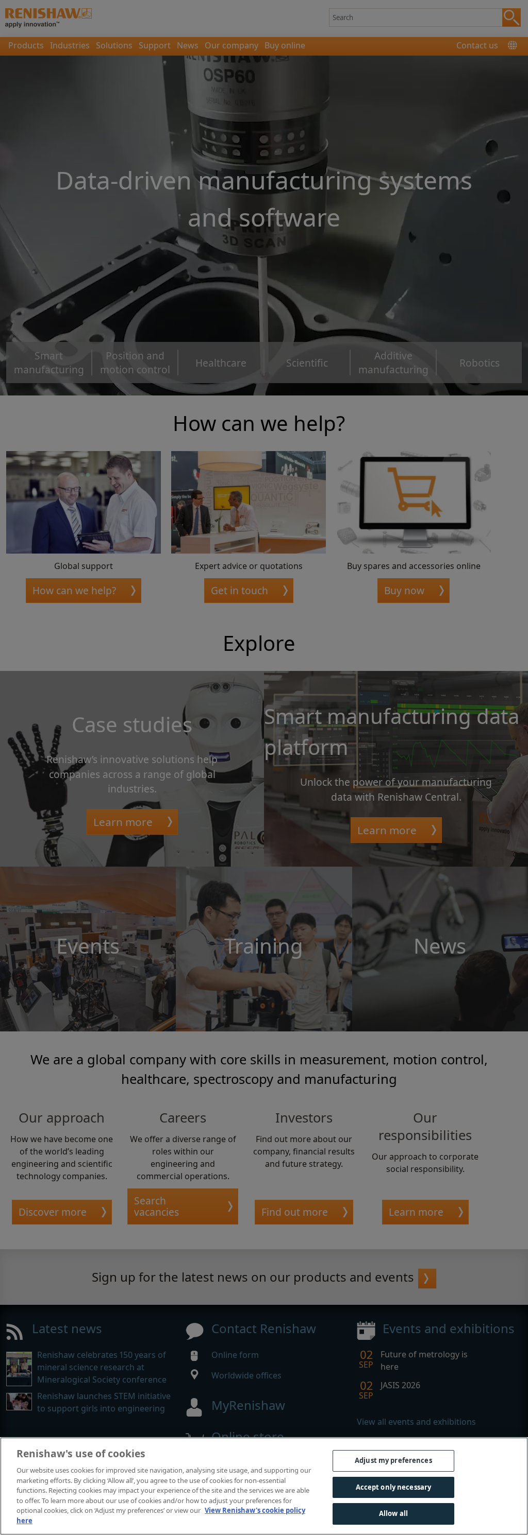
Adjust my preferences (393, 1460)
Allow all (393, 1513)
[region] (264, 1486)
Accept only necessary (394, 1487)
